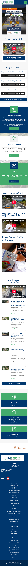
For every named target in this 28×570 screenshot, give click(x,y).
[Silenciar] (19, 75)
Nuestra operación (14, 115)
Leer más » (13, 313)
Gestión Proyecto (14, 144)
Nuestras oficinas (14, 434)
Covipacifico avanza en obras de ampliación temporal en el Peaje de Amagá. (18, 369)
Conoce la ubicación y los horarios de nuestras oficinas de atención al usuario (13, 436)
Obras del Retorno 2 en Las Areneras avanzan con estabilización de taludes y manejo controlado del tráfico (18, 303)
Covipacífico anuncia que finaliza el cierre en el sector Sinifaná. (18, 351)
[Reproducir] (3, 75)
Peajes (14, 171)
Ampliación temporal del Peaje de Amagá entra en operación (17, 335)
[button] (25, 2)
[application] (13, 75)
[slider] (23, 75)
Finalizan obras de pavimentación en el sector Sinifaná (17, 320)
